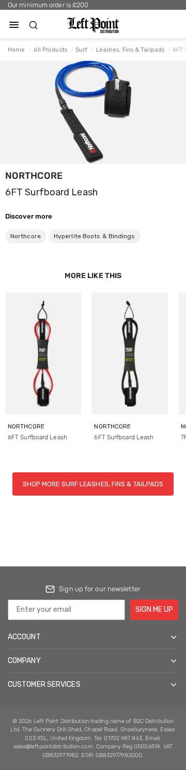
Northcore (34, 175)
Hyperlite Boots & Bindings (94, 236)
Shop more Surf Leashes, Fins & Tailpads (93, 484)
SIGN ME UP (154, 609)
